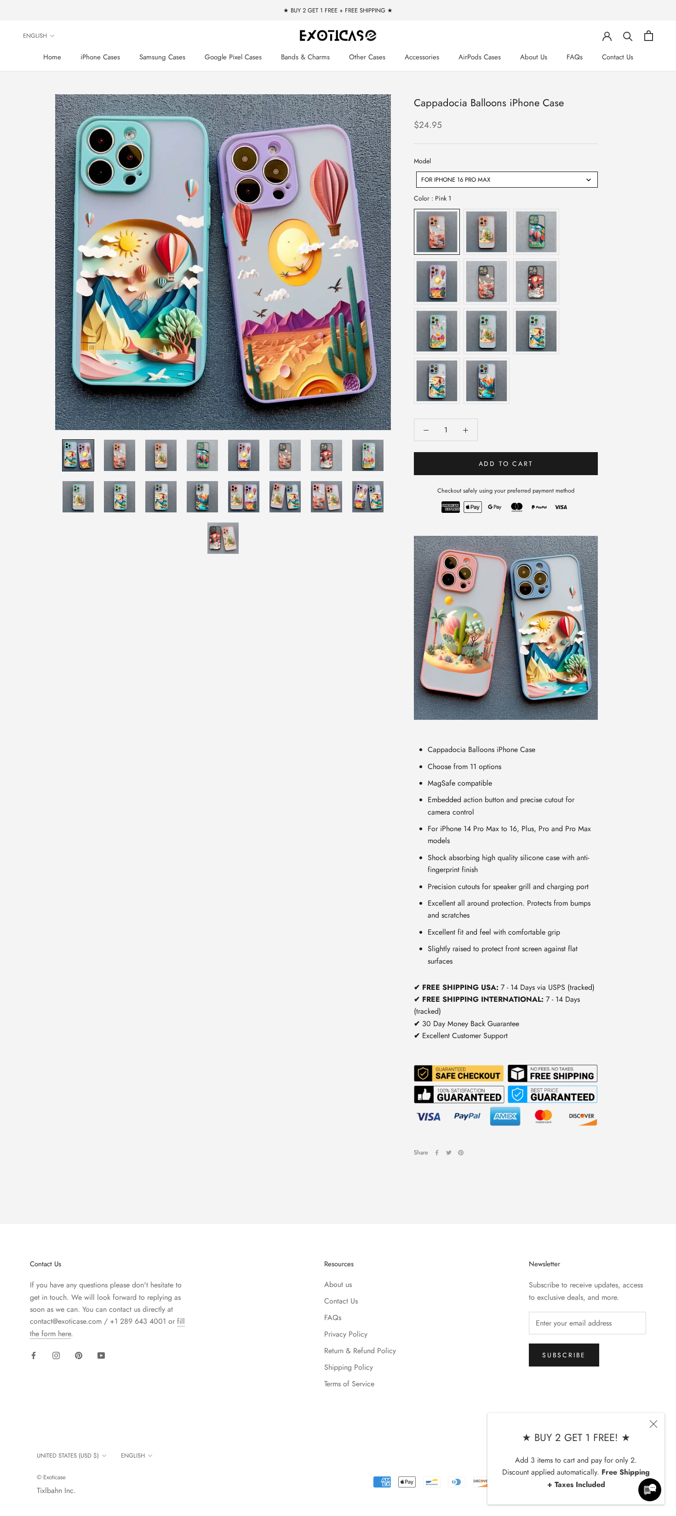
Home (52, 57)
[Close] (653, 1424)
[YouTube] (101, 1355)
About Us (533, 57)
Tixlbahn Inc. (56, 1490)
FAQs (575, 57)
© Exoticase (51, 1477)
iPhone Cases (100, 57)
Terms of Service (349, 1383)
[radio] (437, 232)
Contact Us (617, 57)
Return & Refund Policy (360, 1350)
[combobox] (507, 180)
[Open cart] (648, 35)
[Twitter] (449, 1152)
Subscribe (564, 1355)
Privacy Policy (345, 1334)
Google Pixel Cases (233, 57)
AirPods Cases (479, 57)
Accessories (422, 57)
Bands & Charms (305, 57)
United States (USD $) (68, 1455)
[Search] (628, 35)
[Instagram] (56, 1355)
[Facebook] (437, 1152)
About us (338, 1284)
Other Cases (367, 57)
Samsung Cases (162, 57)
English (35, 35)
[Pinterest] (461, 1152)
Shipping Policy (348, 1367)
